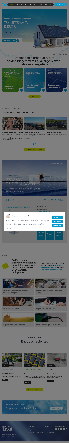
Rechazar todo (57, 225)
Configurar (57, 217)
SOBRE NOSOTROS (21, 4)
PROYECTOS (33, 4)
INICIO (11, 4)
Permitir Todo (57, 221)
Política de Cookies (18, 227)
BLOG (40, 4)
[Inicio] (5, 4)
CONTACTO (48, 4)
